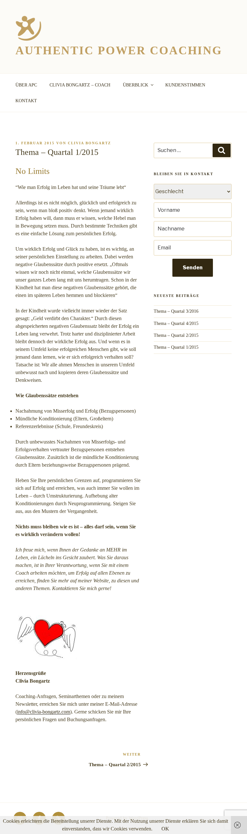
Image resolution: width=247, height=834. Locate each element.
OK (165, 828)
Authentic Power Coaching (118, 50)
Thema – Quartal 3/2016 (176, 311)
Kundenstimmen (185, 85)
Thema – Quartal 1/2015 (176, 347)
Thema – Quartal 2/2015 (176, 335)
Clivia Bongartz (89, 143)
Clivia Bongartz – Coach (80, 85)
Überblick (135, 85)
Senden (193, 268)
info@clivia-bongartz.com (43, 711)
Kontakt (26, 100)
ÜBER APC (26, 85)
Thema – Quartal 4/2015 (176, 323)
